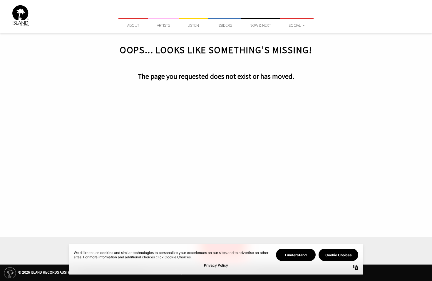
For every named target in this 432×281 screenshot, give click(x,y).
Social (295, 25)
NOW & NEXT (260, 25)
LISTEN (193, 25)
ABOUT (133, 25)
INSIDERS (224, 25)
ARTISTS (163, 25)
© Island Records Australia (47, 272)
